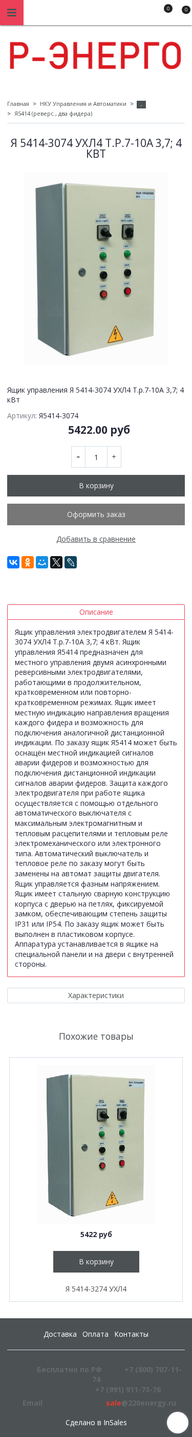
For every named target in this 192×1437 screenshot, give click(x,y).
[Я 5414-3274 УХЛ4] (96, 1144)
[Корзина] (181, 14)
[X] (56, 562)
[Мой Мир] (42, 562)
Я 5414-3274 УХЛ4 (96, 1289)
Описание (96, 612)
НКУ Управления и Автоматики (83, 103)
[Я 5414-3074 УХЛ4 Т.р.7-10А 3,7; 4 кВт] (96, 268)
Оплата (95, 1334)
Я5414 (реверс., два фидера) (53, 113)
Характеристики (96, 995)
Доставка (60, 1334)
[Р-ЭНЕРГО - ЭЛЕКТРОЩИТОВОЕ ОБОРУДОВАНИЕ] (96, 53)
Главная (18, 103)
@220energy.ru (141, 1403)
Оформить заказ (96, 514)
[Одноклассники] (28, 562)
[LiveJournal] (71, 562)
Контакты (131, 1334)
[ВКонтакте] (13, 562)
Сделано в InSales (96, 1422)
